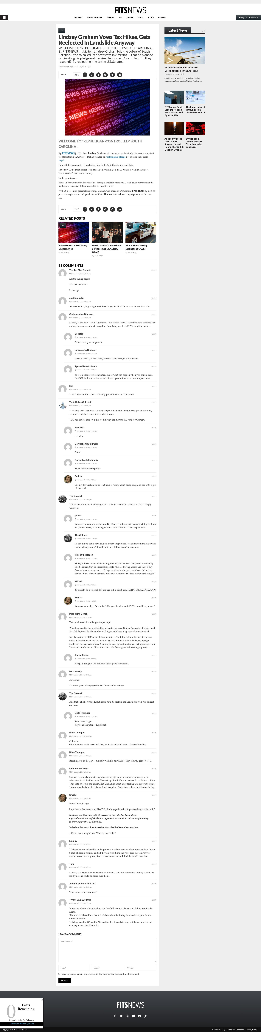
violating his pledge (115, 156)
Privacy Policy (251, 1030)
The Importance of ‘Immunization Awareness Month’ (195, 110)
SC (120, 17)
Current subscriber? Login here (22, 1023)
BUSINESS (78, 17)
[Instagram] (129, 1016)
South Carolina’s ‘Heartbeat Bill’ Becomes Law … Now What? (106, 248)
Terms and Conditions (236, 1030)
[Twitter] (123, 1016)
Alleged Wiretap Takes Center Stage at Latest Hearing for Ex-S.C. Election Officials (174, 144)
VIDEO (140, 17)
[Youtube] (135, 1016)
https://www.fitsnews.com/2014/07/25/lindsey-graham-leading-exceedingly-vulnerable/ (112, 809)
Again (62, 160)
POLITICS (110, 17)
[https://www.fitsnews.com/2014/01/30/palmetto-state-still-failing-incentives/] (73, 232)
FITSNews (65, 67)
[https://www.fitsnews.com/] (130, 10)
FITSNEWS (68, 153)
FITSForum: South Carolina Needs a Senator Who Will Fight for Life (173, 111)
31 (90, 67)
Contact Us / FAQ (218, 1030)
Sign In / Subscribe (249, 17)
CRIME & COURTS (94, 17)
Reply (154, 270)
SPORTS (130, 17)
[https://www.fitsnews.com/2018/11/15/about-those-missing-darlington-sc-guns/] (140, 232)
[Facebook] (117, 1016)
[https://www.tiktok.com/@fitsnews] (145, 1016)
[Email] (141, 1016)
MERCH (151, 17)
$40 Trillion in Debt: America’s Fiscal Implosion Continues (194, 142)
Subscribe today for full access (21, 1020)
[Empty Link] (202, 30)
